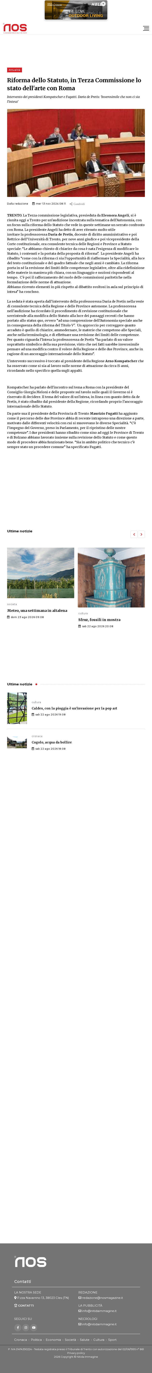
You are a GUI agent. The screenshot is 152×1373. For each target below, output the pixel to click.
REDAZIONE (87, 1292)
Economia (53, 1340)
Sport (112, 1340)
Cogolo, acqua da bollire (52, 742)
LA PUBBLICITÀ (90, 1305)
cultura (83, 613)
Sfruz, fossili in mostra (99, 619)
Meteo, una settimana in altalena (37, 610)
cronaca (37, 736)
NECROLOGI (87, 1319)
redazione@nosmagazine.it (102, 1298)
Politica (36, 1340)
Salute (84, 1340)
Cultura (98, 1340)
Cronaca (20, 1340)
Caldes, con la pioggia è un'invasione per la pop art (74, 708)
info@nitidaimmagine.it (99, 1311)
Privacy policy (76, 1353)
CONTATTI (25, 1305)
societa (12, 604)
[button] (134, 534)
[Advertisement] (76, 493)
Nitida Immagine (87, 1356)
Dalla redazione (17, 203)
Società (70, 1340)
